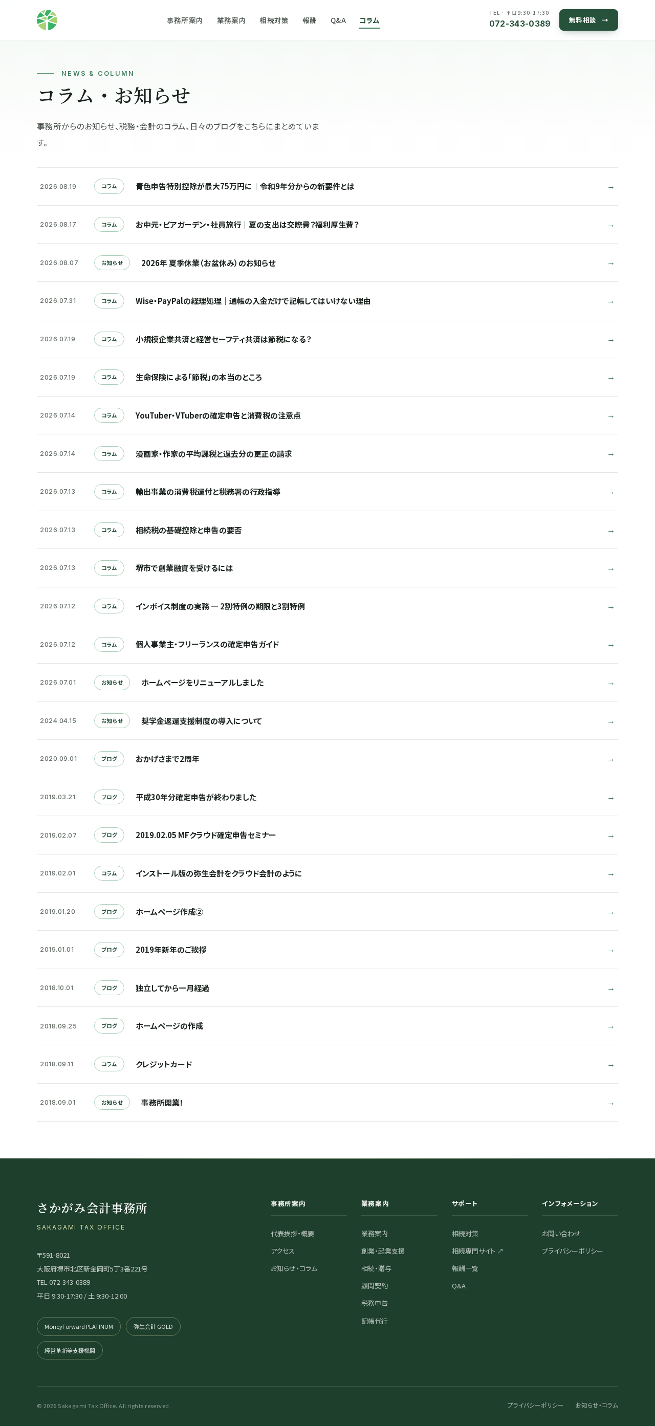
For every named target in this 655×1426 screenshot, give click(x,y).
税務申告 (374, 1303)
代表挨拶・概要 (292, 1233)
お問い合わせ (561, 1233)
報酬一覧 (465, 1268)
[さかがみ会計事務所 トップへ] (47, 20)
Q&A (338, 20)
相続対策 (274, 20)
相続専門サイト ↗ (478, 1251)
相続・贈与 (376, 1268)
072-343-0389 (520, 19)
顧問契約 (374, 1285)
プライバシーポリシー (572, 1251)
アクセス (283, 1251)
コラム (369, 20)
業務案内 (232, 20)
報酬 (309, 20)
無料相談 (589, 20)
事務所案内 (185, 20)
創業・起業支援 (383, 1251)
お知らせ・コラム (294, 1268)
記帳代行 (374, 1321)
